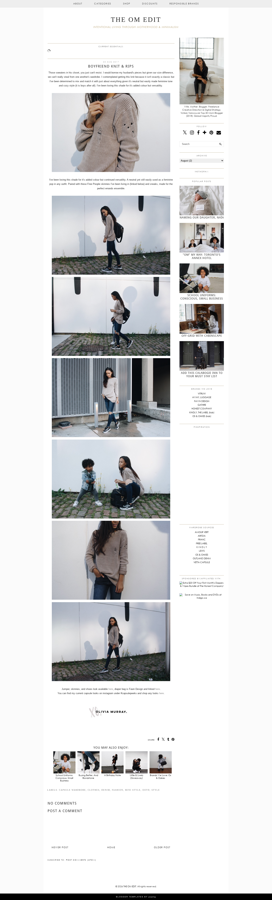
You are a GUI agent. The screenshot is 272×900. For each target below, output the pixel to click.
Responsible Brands (184, 3)
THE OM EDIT (136, 19)
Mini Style (133, 790)
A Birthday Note (112, 775)
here (110, 689)
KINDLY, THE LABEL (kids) (201, 412)
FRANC (202, 539)
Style (156, 790)
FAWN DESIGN (201, 401)
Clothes (94, 790)
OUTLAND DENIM (202, 558)
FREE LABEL (201, 543)
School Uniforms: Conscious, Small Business (64, 778)
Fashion (117, 790)
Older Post (162, 847)
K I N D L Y (202, 547)
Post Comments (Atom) (81, 860)
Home (111, 847)
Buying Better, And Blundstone (88, 776)
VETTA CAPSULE (202, 562)
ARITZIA (202, 535)
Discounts (150, 3)
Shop (126, 3)
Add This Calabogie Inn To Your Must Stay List (202, 374)
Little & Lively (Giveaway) (136, 776)
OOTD (146, 790)
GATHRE (202, 404)
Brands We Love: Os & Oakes (160, 776)
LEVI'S (202, 550)
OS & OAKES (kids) (201, 416)
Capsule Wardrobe (72, 790)
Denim (105, 790)
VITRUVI (202, 393)
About (77, 3)
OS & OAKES (201, 554)
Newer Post (60, 847)
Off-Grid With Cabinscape (202, 335)
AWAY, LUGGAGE (201, 397)
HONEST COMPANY (202, 408)
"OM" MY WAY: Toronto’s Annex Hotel (202, 256)
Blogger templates (129, 897)
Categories (102, 3)
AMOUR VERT (202, 532)
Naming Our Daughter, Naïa (202, 217)
